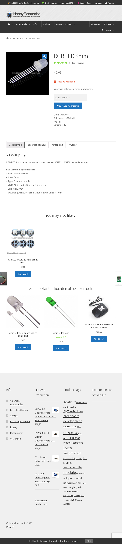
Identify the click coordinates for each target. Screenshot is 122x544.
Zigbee (66, 503)
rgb (59, 121)
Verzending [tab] (57, 144)
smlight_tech (75, 487)
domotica (70, 426)
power (71, 478)
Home (12, 38)
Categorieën (21, 24)
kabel (78, 458)
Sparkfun (75, 491)
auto (71, 407)
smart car (76, 483)
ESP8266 (75, 438)
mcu (69, 463)
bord (81, 411)
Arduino (84, 403)
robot (78, 478)
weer (74, 499)
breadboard (71, 416)
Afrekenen (95, 24)
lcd (81, 459)
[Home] (10, 24)
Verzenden (15, 438)
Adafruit (69, 402)
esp (80, 433)
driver (79, 427)
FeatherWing (77, 442)
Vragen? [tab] (72, 144)
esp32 (66, 438)
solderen (67, 491)
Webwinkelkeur (85, 3)
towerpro (79, 495)
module (69, 472)
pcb (65, 478)
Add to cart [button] (23, 274)
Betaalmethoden (19, 409)
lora (65, 463)
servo (67, 483)
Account (111, 3)
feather (67, 442)
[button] (44, 56)
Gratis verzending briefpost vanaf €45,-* (59, 3)
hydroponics (67, 459)
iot (73, 458)
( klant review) (77, 62)
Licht (19, 38)
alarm (78, 402)
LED (25, 38)
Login (100, 3)
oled (84, 473)
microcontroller (72, 467)
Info (35, 24)
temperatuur (68, 495)
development (72, 421)
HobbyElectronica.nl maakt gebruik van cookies (53, 541)
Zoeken (107, 30)
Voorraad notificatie (68, 105)
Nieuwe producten (64, 24)
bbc (75, 407)
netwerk (79, 473)
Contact (14, 415)
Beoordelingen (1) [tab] (37, 144)
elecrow (70, 432)
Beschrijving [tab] (15, 144)
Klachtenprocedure (20, 421)
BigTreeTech (71, 411)
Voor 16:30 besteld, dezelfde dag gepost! (24, 3)
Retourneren (16, 432)
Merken (46, 24)
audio (66, 407)
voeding (67, 500)
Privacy (13, 427)
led (85, 458)
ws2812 (79, 500)
